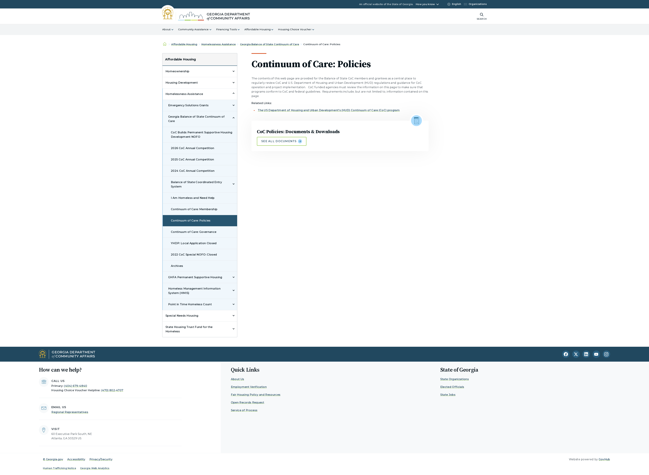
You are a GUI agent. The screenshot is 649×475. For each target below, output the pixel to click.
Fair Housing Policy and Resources (256, 394)
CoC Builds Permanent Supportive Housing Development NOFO (201, 134)
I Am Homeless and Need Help (193, 198)
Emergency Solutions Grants (188, 105)
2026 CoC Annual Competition (192, 148)
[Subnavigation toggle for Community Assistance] (212, 29)
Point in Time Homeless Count (190, 304)
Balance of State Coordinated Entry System (196, 184)
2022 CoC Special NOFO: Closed (194, 254)
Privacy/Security (100, 459)
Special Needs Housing (181, 315)
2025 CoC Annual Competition (192, 159)
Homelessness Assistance (218, 44)
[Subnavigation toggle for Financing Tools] (240, 29)
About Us (237, 379)
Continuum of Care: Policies (191, 220)
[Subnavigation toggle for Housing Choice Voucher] (315, 29)
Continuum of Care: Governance (193, 232)
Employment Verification (249, 387)
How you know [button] (425, 4)
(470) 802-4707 (112, 390)
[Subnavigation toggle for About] (174, 29)
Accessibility (76, 459)
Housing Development (181, 82)
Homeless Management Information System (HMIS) (194, 291)
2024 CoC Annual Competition (193, 170)
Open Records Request (247, 402)
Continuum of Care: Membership (194, 209)
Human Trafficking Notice (59, 468)
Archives (177, 266)
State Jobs (447, 394)
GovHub (604, 459)
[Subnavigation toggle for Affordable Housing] (274, 29)
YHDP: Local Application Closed (194, 243)
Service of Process (244, 410)
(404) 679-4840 (75, 386)
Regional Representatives (69, 412)
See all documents (279, 141)
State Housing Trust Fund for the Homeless (188, 329)
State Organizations (454, 379)
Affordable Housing (184, 44)
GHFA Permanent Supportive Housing (195, 277)
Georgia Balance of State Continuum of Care (269, 44)
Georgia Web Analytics (95, 468)
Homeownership (177, 71)
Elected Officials (452, 387)
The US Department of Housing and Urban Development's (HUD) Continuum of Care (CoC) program (329, 110)
